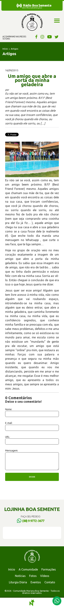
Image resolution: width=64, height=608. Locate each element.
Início (5, 49)
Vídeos (44, 575)
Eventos (36, 582)
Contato (49, 582)
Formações (48, 569)
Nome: (8, 409)
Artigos (14, 49)
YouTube (49, 36)
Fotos (33, 575)
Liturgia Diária (18, 582)
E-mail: (8, 423)
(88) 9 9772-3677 (33, 521)
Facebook (36, 36)
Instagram (42, 36)
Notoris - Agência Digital (32, 602)
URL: (7, 436)
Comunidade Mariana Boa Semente (32, 22)
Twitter (56, 36)
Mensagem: (11, 450)
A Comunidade (28, 569)
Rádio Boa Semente (37, 5)
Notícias (20, 575)
